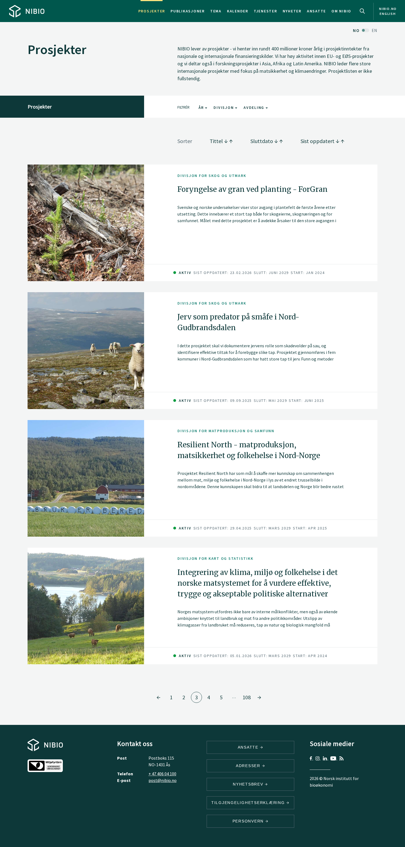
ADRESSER (249, 765)
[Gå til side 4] (259, 697)
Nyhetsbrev (249, 784)
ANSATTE (249, 747)
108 (246, 697)
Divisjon (224, 107)
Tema (216, 11)
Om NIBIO (341, 11)
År (202, 107)
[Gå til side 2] (158, 697)
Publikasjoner (188, 11)
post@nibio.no (162, 780)
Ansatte (316, 11)
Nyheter (292, 11)
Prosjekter (151, 11)
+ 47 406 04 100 (162, 773)
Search (362, 11)
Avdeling (255, 107)
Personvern (249, 821)
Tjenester (265, 11)
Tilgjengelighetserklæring (249, 802)
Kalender (237, 11)
